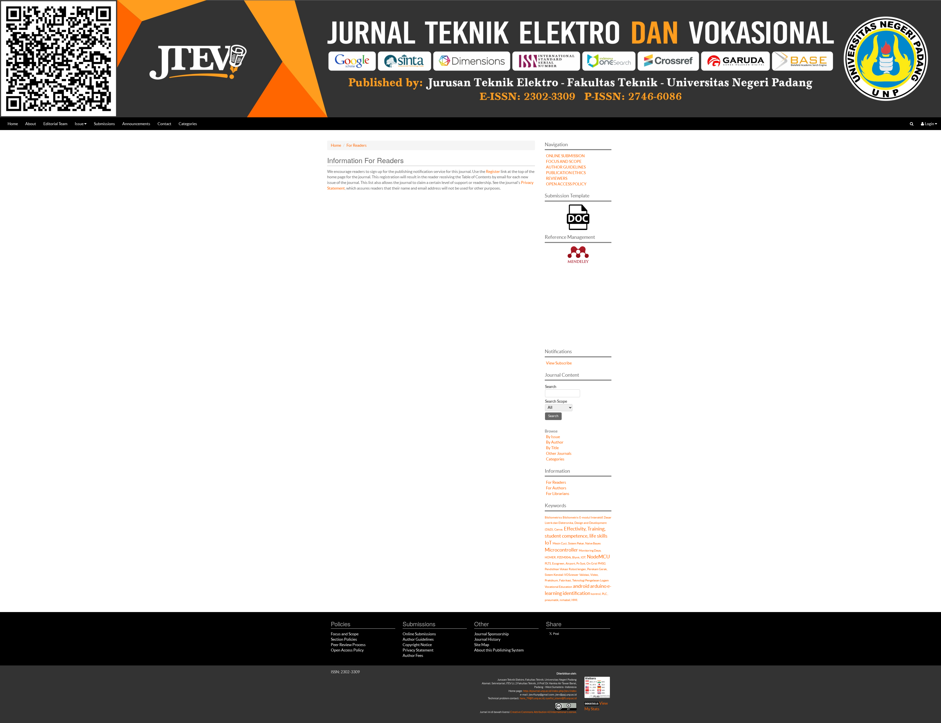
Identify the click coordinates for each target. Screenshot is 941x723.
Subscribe (563, 363)
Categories (188, 123)
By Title (552, 448)
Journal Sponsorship (491, 634)
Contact (164, 123)
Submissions (104, 123)
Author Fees (413, 655)
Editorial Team (55, 123)
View (550, 363)
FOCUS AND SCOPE (564, 161)
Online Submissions (419, 634)
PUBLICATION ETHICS (566, 172)
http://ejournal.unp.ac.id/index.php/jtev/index (550, 690)
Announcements (136, 123)
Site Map (481, 644)
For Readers (357, 145)
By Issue (553, 436)
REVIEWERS (556, 178)
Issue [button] (79, 123)
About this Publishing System (499, 650)
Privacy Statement (418, 650)
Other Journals (558, 453)
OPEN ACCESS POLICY (566, 184)
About (30, 123)
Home (13, 123)
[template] (578, 216)
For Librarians (557, 493)
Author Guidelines (418, 639)
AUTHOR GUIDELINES (566, 167)
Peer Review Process (348, 644)
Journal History (487, 639)
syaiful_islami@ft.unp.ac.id (561, 698)
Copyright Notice (417, 644)
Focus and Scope (345, 634)
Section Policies (344, 639)
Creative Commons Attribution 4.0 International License (543, 712)
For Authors (556, 488)
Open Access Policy (347, 650)
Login (929, 123)
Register (493, 171)
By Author (554, 442)
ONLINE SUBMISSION (565, 156)
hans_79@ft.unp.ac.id (532, 698)
